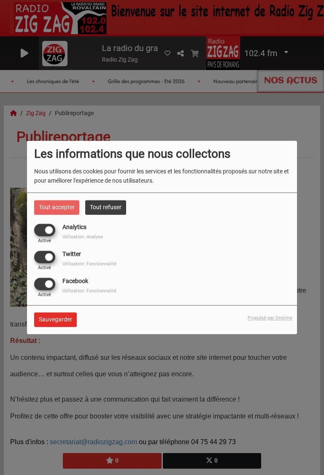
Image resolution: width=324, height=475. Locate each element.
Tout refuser (106, 207)
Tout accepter (57, 207)
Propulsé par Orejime (270, 318)
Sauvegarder (55, 319)
